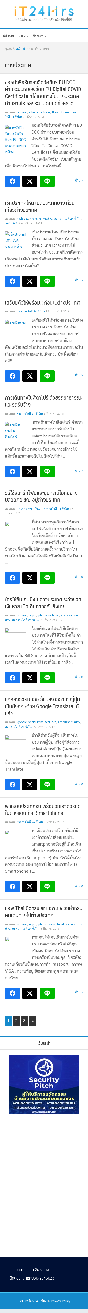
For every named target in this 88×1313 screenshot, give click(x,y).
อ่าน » (79, 180)
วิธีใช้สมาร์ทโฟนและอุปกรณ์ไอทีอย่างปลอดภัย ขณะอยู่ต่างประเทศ (41, 496)
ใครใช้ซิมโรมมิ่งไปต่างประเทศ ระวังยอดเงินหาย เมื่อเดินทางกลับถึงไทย (43, 602)
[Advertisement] (44, 1149)
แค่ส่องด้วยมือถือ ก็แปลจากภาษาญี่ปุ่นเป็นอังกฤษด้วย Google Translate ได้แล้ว (42, 706)
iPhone (33, 112)
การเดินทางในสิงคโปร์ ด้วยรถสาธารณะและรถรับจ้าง (44, 401)
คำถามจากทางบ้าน (41, 218)
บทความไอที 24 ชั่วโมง (67, 218)
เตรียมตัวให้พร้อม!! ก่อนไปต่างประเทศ (42, 302)
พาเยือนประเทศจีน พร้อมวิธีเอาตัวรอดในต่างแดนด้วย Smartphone (43, 809)
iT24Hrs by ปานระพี (44, 13)
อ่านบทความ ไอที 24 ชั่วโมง (29, 1269)
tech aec (45, 112)
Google (22, 722)
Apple (32, 615)
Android (22, 112)
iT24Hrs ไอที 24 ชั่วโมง (32, 1301)
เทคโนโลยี (11, 223)
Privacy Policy (60, 1301)
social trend (36, 722)
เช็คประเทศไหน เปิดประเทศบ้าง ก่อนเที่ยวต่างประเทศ (40, 206)
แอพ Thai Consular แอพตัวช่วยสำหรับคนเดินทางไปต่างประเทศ (43, 911)
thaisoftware (60, 112)
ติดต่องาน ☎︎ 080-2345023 (32, 1277)
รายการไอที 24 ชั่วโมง (30, 413)
